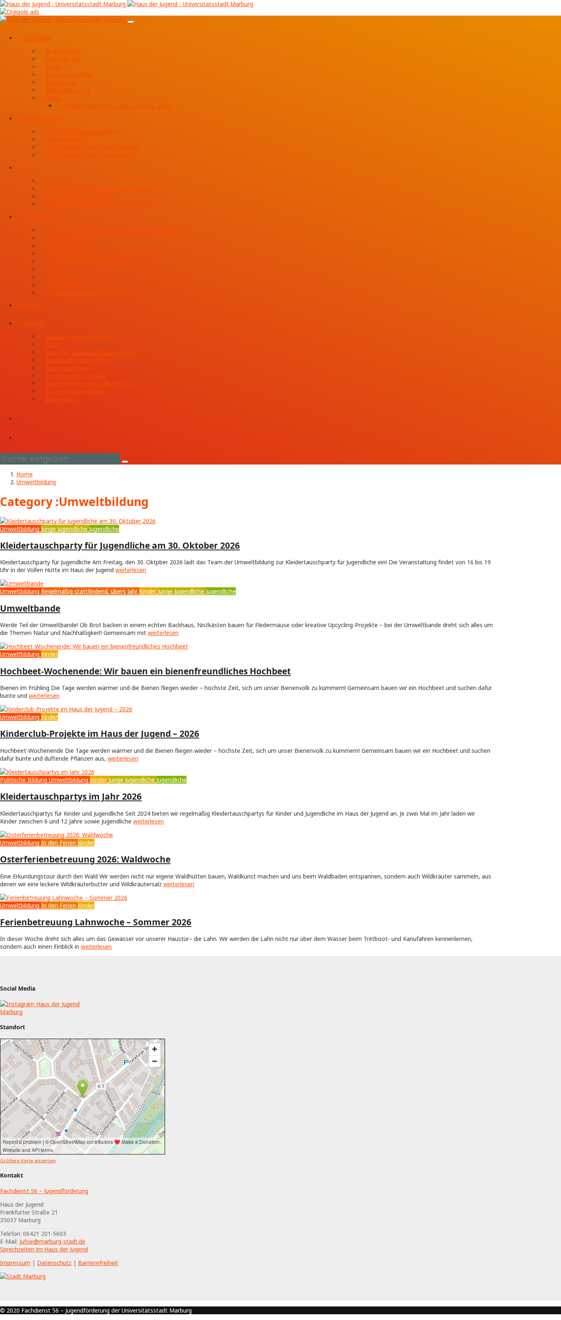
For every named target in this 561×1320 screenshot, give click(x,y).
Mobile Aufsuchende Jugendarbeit (91, 261)
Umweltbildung (65, 139)
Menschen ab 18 (68, 90)
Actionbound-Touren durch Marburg (93, 147)
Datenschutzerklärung (75, 391)
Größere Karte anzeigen (28, 1160)
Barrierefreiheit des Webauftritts (89, 383)
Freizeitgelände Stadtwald (80, 196)
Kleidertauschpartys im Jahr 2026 (71, 796)
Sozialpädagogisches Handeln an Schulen (100, 254)
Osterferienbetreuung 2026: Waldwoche (85, 859)
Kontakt (34, 323)
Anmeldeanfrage (68, 368)
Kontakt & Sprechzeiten (78, 336)
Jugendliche (61, 82)
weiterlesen (130, 570)
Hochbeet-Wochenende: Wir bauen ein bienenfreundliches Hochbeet (145, 671)
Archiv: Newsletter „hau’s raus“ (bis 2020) (117, 106)
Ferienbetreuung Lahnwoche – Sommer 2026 (95, 922)
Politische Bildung (23, 780)
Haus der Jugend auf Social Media (90, 352)
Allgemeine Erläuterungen (80, 360)
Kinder (54, 67)
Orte (29, 168)
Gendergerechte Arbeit (76, 277)
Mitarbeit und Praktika (76, 375)
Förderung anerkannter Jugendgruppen (97, 293)
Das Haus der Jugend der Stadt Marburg (99, 189)
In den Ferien (63, 51)
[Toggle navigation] (130, 22)
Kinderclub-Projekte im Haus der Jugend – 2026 (99, 733)
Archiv (54, 98)
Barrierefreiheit (98, 1263)
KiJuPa (54, 269)
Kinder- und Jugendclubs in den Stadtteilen (102, 204)
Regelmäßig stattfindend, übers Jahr (89, 591)
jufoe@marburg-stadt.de (52, 1241)
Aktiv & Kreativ (43, 118)
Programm (37, 38)
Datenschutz (54, 1263)
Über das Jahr (63, 59)
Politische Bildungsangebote (84, 132)
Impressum (61, 399)
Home (24, 474)
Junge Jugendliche (69, 74)
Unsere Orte (62, 181)
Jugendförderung (68, 238)
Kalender (28, 305)
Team (53, 344)
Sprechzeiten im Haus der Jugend (44, 1249)
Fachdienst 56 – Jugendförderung (44, 1191)
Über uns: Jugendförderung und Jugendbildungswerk (114, 230)
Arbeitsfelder (40, 217)
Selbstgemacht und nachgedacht (90, 155)
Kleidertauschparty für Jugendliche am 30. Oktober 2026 (120, 545)
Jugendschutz (64, 285)
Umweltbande (30, 608)
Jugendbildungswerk (72, 246)
